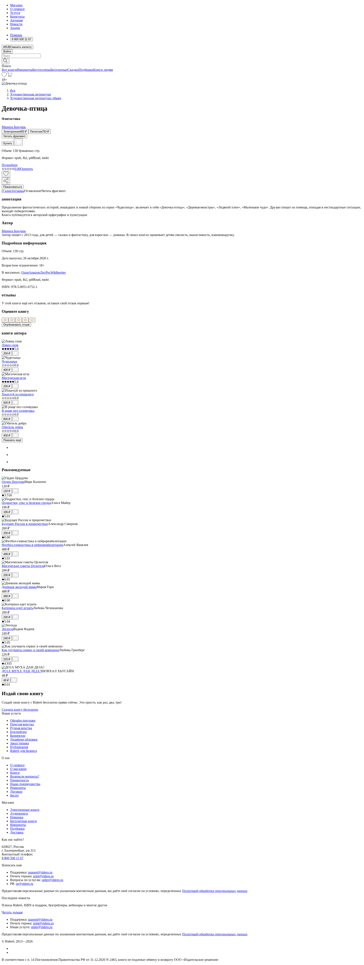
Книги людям (103, 70)
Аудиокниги (19, 813)
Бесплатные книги (23, 821)
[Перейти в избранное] (4, 76)
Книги (15, 772)
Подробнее (9, 165)
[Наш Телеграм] (12, 952)
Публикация (19, 747)
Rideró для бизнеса (23, 751)
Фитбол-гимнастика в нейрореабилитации (32, 545)
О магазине (18, 769)
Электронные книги (24, 809)
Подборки (86, 70)
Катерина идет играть (17, 608)
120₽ (6, 491)
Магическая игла (14, 378)
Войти (7, 51)
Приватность (19, 780)
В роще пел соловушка (18, 410)
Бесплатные (59, 70)
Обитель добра (12, 427)
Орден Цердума (13, 482)
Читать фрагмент (14, 136)
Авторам (16, 20)
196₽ (6, 512)
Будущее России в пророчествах (25, 524)
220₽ (6, 659)
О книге (7, 191)
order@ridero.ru (52, 880)
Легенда (7, 629)
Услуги (15, 13)
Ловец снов (10, 345)
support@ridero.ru (40, 872)
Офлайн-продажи (22, 720)
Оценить (26, 169)
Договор (16, 791)
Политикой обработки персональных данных (215, 891)
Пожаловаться (12, 186)
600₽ (6, 402)
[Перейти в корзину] (9, 76)
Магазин (16, 5)
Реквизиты (18, 788)
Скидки (73, 70)
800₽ (6, 419)
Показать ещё (12, 440)
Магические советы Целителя (23, 566)
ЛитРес (45, 272)
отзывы (18, 191)
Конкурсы (17, 16)
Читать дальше (12, 912)
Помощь (16, 35)
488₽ (6, 554)
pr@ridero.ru (24, 883)
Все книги (9, 70)
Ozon (25, 272)
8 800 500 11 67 (12, 858)
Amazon (34, 272)
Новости (16, 24)
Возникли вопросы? (24, 776)
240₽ (6, 638)
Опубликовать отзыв (16, 324)
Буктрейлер (18, 732)
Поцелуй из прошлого (18, 394)
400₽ (6, 369)
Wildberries (58, 272)
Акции (15, 28)
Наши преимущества (25, 784)
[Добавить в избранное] (6, 174)
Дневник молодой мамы (19, 587)
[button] (182, 61)
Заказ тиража (19, 743)
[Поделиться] (6, 181)
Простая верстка (22, 724)
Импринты (24, 70)
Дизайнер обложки (23, 739)
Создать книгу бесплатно (20, 709)
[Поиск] (5, 61)
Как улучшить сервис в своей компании (30, 650)
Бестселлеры (41, 70)
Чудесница (9, 361)
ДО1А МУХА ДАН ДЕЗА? (21, 671)
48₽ (6, 680)
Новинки (16, 817)
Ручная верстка (21, 728)
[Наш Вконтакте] (12, 948)
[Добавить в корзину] (18, 142)
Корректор (17, 735)
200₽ (6, 353)
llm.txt (14, 795)
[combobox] (182, 56)
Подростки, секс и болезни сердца (26, 503)
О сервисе (17, 9)
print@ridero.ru (43, 876)
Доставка (16, 832)
